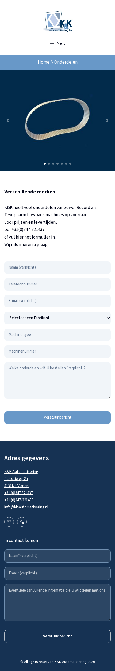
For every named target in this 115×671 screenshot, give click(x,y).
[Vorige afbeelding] (8, 120)
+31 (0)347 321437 (18, 493)
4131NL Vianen (16, 486)
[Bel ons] (22, 522)
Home (43, 62)
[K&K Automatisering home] (57, 21)
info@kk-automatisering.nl (26, 507)
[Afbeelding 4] (57, 164)
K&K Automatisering (21, 472)
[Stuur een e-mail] (9, 522)
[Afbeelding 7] (70, 164)
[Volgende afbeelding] (107, 120)
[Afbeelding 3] (53, 164)
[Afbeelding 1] (45, 164)
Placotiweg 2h (16, 479)
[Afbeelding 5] (62, 164)
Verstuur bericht (57, 417)
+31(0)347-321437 (27, 229)
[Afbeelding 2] (49, 164)
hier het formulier (33, 237)
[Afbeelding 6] (66, 164)
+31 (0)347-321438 (18, 500)
